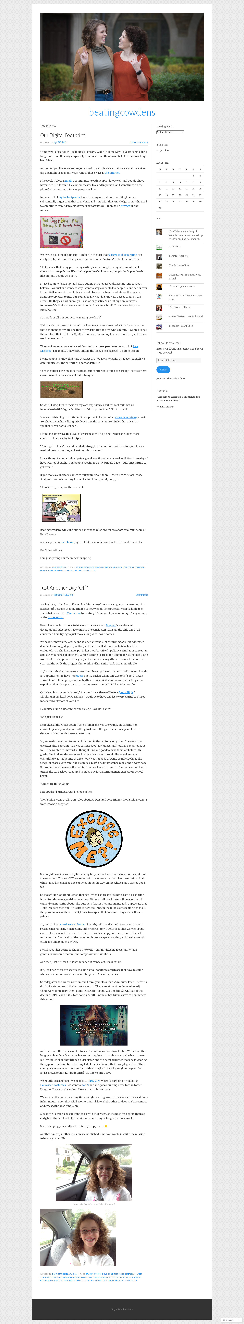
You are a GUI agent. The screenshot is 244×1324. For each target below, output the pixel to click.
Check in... (174, 246)
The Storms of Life (179, 265)
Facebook (67, 542)
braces (79, 675)
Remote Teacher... (179, 256)
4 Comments (142, 595)
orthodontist (56, 617)
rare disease (72, 570)
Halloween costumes (53, 1085)
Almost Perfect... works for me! (186, 316)
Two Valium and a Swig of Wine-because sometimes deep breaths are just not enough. (186, 235)
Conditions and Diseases (120, 1274)
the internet (112, 172)
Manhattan (74, 613)
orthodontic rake (49, 1280)
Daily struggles (60, 1274)
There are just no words (182, 286)
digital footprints (69, 197)
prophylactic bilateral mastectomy (113, 1280)
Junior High (126, 692)
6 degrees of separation (122, 254)
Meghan (111, 625)
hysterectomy (118, 1277)
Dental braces (80, 1277)
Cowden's (57, 567)
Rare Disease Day (87, 570)
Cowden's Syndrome (105, 567)
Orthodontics (67, 1280)
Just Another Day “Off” (64, 588)
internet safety (48, 570)
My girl (73, 1274)
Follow (163, 369)
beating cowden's (85, 567)
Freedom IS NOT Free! (181, 326)
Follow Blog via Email (168, 342)
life (64, 567)
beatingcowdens (122, 112)
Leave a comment (139, 142)
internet (130, 1277)
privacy (125, 206)
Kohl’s (85, 1085)
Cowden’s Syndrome (72, 924)
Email (68, 180)
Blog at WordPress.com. (122, 1309)
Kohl (138, 1277)
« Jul (158, 218)
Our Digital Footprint (62, 135)
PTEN (134, 1280)
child (104, 1274)
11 (167, 188)
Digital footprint (125, 567)
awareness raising (126, 417)
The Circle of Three (179, 307)
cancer (97, 1274)
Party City (93, 1080)
